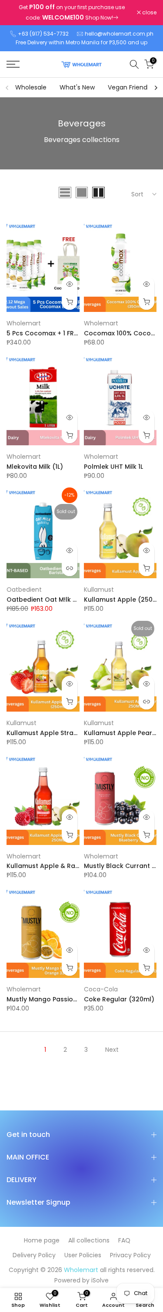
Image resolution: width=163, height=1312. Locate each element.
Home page (42, 1240)
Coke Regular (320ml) (119, 999)
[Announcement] (72, 12)
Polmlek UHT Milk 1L (113, 466)
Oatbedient (24, 589)
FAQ (124, 1240)
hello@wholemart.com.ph (119, 33)
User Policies (82, 1255)
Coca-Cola (101, 989)
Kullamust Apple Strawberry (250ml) (65, 733)
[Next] (155, 88)
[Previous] (7, 88)
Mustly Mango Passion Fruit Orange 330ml (73, 999)
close (148, 12)
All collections (89, 1240)
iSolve (100, 1280)
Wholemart (24, 323)
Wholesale (31, 87)
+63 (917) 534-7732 (43, 33)
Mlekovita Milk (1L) (35, 466)
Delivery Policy (34, 1255)
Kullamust (99, 589)
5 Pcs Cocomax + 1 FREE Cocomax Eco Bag (73, 333)
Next (112, 1049)
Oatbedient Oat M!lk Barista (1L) (57, 599)
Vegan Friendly (130, 87)
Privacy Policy (130, 1255)
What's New (77, 87)
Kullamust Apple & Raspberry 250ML (64, 865)
